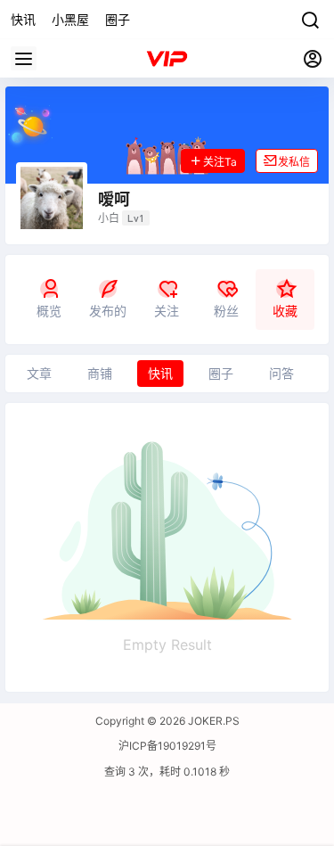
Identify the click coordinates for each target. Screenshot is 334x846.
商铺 (99, 373)
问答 (281, 373)
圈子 (220, 373)
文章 (39, 373)
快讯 (160, 373)
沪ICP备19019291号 (167, 745)
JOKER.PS (212, 720)
